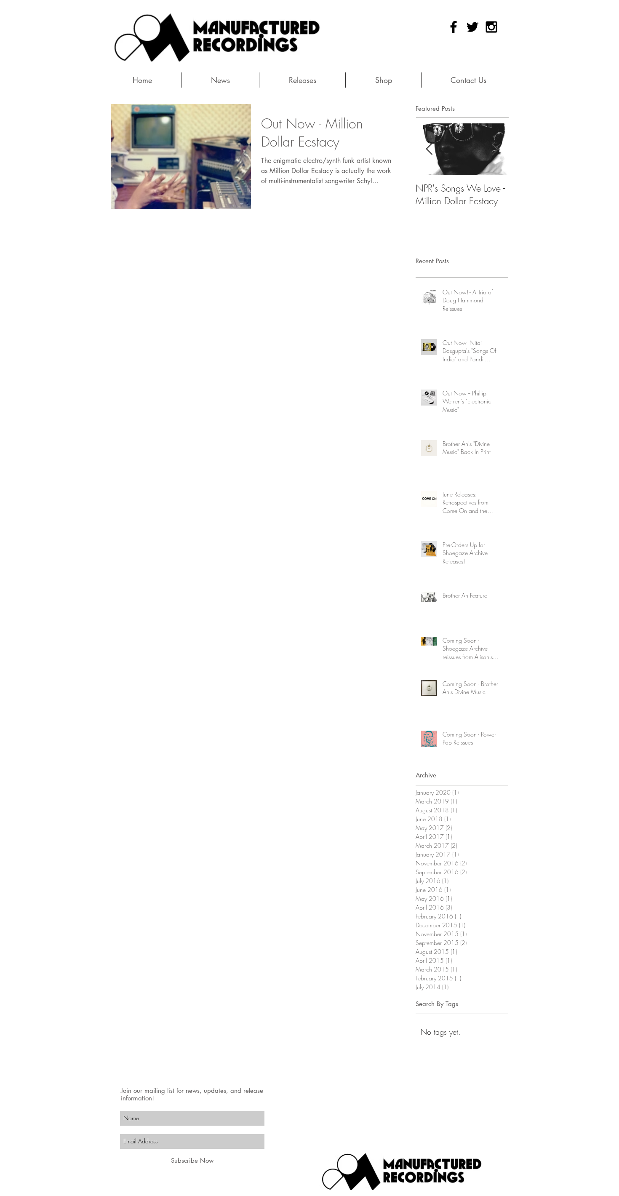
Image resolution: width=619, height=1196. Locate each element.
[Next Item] (495, 149)
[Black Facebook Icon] (454, 27)
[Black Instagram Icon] (491, 27)
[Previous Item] (429, 149)
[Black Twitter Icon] (472, 27)
